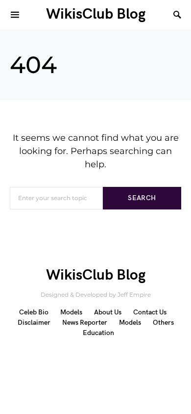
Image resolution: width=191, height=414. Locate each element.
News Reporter (84, 322)
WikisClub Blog (95, 14)
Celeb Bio (33, 312)
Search (142, 198)
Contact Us (150, 312)
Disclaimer (34, 322)
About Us (107, 312)
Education (98, 333)
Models (71, 312)
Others (163, 322)
